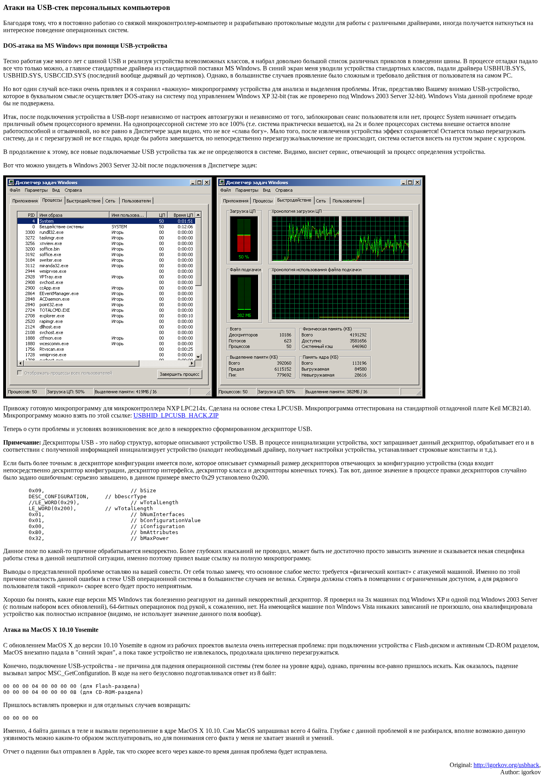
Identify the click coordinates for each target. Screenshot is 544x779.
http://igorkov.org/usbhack (506, 765)
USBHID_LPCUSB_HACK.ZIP (176, 415)
